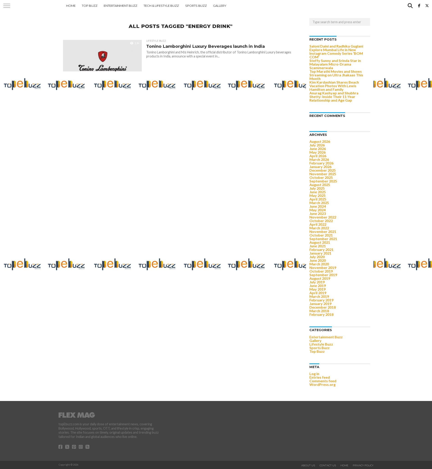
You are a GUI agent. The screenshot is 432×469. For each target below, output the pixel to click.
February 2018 (321, 314)
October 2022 (321, 221)
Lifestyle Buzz (321, 344)
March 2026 (319, 159)
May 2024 (317, 210)
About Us (308, 465)
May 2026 (317, 152)
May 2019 (317, 289)
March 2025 (319, 202)
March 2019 (319, 296)
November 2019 (322, 267)
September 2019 (323, 275)
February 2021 (321, 249)
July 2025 (317, 188)
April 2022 (317, 224)
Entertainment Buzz (120, 5)
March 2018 (319, 311)
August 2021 (319, 242)
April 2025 (317, 199)
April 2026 (317, 156)
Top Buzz (89, 5)
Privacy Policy (363, 465)
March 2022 (319, 228)
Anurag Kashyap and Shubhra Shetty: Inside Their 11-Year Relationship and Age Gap (333, 96)
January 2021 (320, 253)
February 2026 (321, 163)
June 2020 (317, 260)
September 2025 (323, 181)
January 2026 (320, 166)
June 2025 (317, 192)
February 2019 (321, 300)
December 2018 (322, 307)
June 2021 (317, 246)
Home (71, 5)
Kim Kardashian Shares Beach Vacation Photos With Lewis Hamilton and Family (334, 85)
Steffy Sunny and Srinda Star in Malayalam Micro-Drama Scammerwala (335, 64)
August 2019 (319, 278)
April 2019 (317, 293)
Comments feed (322, 381)
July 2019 (317, 282)
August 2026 (319, 141)
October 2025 (321, 177)
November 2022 (322, 217)
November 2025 (322, 174)
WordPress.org (322, 384)
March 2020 (319, 264)
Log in (314, 373)
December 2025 (322, 170)
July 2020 (317, 257)
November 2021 (322, 231)
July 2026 (317, 145)
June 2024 (317, 206)
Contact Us (328, 465)
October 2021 (321, 235)
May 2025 (317, 195)
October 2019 (321, 271)
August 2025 (319, 184)
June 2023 (317, 213)
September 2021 (323, 239)
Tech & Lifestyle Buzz (161, 5)
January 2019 (320, 303)
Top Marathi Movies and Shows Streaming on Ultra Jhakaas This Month (336, 75)
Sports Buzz (196, 5)
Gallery (219, 5)
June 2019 (317, 285)
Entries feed (319, 377)
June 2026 (317, 148)
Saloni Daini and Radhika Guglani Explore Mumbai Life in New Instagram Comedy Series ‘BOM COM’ (336, 51)
